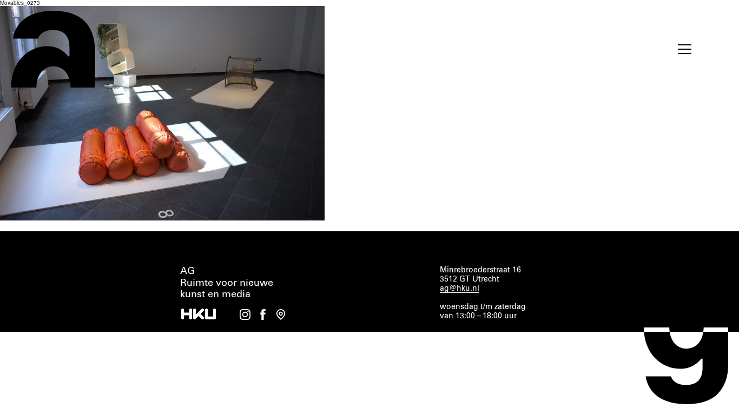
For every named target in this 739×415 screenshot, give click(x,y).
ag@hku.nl (459, 288)
